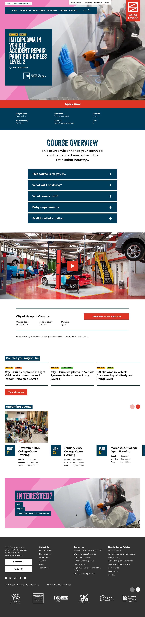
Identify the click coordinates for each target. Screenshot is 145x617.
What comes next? (45, 196)
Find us (17, 569)
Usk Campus (79, 564)
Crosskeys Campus (82, 557)
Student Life (25, 10)
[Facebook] (6, 578)
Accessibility (113, 571)
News (107, 2)
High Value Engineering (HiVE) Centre (87, 569)
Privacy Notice (114, 550)
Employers (52, 10)
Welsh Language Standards (120, 560)
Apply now (72, 104)
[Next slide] (138, 406)
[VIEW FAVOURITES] (129, 614)
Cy (84, 10)
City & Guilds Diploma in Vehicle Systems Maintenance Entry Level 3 (72, 375)
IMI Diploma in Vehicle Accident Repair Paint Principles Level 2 (22, 3)
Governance (113, 567)
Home (8, 3)
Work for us (98, 2)
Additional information (48, 218)
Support (63, 10)
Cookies (111, 574)
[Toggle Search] (88, 10)
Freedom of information (119, 564)
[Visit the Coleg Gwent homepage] (133, 10)
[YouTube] (25, 578)
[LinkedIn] (20, 578)
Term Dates (44, 567)
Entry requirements (45, 207)
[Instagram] (11, 578)
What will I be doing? (47, 185)
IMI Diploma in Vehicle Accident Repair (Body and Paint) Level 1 (115, 375)
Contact (73, 10)
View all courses (16, 392)
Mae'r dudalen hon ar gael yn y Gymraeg (22, 585)
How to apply (76, 2)
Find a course (45, 550)
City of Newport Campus (64, 123)
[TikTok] (15, 578)
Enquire (20, 509)
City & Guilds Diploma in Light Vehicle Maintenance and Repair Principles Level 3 (25, 375)
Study (14, 10)
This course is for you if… (49, 174)
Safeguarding (114, 557)
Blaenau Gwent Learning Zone (87, 550)
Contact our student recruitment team (33, 513)
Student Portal (64, 585)
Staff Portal (51, 585)
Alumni (42, 560)
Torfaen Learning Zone (84, 560)
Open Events (87, 2)
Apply (19, 504)
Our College (39, 10)
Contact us (18, 561)
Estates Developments (84, 573)
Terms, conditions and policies (121, 554)
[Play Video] (72, 266)
